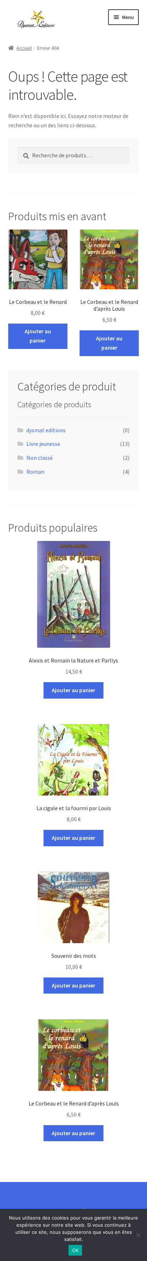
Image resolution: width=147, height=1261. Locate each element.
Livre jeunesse (43, 443)
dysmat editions (46, 430)
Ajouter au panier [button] (38, 335)
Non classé (39, 457)
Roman (35, 471)
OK (75, 1250)
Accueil (24, 48)
